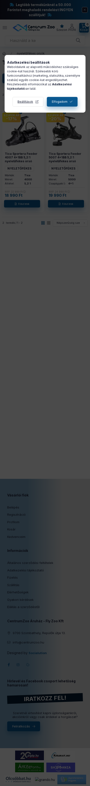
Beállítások (25, 101)
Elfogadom (59, 101)
